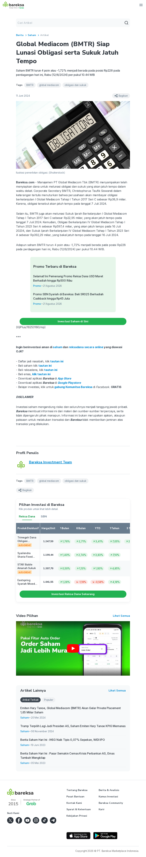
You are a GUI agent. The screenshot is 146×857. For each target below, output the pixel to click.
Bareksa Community (111, 803)
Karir (102, 809)
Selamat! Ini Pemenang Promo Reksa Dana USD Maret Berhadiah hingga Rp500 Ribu (68, 278)
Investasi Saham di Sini (73, 321)
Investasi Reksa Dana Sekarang (73, 594)
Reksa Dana (27, 516)
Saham (32, 35)
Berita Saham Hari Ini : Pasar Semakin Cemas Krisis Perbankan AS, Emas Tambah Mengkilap (67, 755)
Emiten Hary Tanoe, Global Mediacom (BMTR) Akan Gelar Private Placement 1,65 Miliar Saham (70, 710)
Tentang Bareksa (76, 790)
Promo (37, 285)
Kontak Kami (74, 803)
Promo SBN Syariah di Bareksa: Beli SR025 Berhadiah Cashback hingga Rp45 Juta (68, 296)
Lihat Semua (121, 616)
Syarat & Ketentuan (78, 809)
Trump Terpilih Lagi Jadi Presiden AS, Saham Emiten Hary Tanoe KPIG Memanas (73, 726)
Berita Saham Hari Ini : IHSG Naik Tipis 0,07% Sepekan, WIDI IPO (62, 739)
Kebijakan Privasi (76, 815)
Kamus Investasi (108, 796)
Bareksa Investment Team (50, 462)
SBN (44, 516)
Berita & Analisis (109, 790)
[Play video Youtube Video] (73, 648)
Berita (20, 35)
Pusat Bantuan (75, 796)
